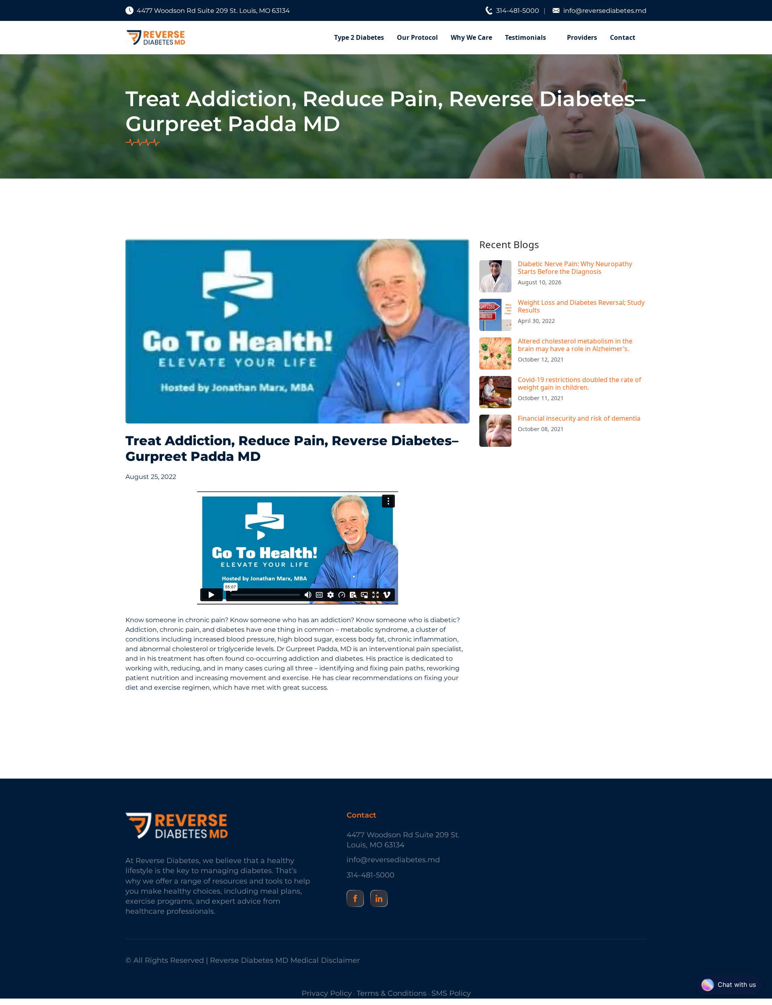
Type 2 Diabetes (359, 37)
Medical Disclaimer (325, 960)
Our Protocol (417, 37)
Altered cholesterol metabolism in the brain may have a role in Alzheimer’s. (575, 345)
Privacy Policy (327, 993)
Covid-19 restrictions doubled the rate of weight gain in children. (579, 383)
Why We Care (471, 37)
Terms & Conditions (392, 993)
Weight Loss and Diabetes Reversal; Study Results (581, 306)
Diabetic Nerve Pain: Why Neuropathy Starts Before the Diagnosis (575, 267)
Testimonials (525, 37)
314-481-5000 (517, 10)
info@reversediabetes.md (605, 10)
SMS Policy (451, 993)
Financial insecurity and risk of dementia (579, 418)
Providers (582, 37)
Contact (622, 37)
